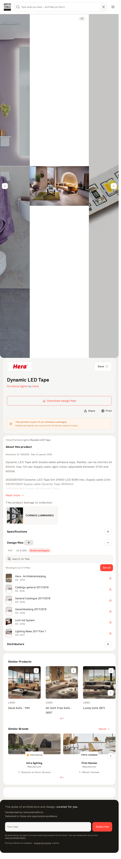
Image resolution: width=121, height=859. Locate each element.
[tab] (10, 550)
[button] (60, 718)
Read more (13, 495)
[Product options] (36, 670)
